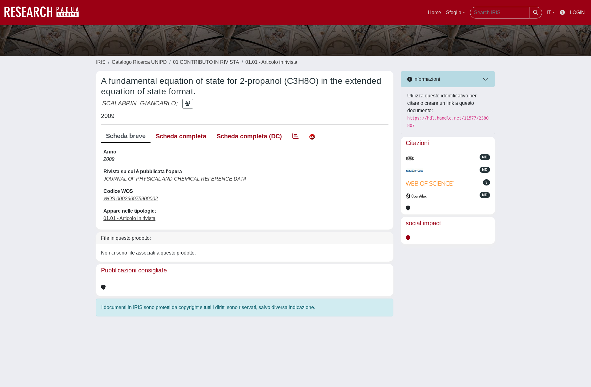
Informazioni (426, 79)
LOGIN (577, 12)
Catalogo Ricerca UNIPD (139, 62)
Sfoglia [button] (453, 12)
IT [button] (549, 12)
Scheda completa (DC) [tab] (249, 136)
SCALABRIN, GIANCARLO (139, 103)
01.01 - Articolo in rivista (271, 62)
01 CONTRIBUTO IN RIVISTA (206, 62)
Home (434, 12)
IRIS (101, 62)
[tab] (295, 136)
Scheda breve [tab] (126, 135)
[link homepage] (45, 13)
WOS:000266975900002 (130, 198)
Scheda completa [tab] (181, 136)
